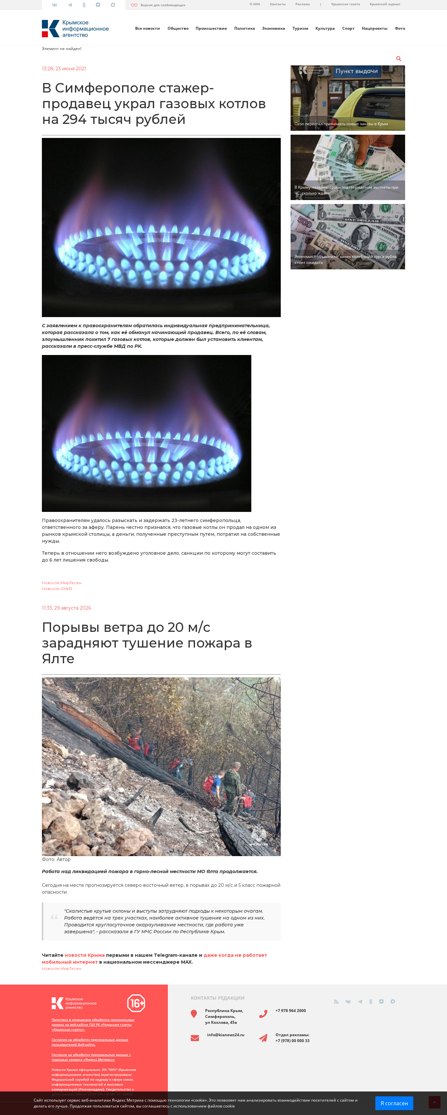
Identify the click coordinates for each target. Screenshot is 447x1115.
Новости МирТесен (61, 582)
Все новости (147, 28)
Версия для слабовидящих (163, 5)
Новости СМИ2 (57, 588)
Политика (244, 28)
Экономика (273, 28)
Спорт (348, 28)
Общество (178, 28)
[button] (398, 58)
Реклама (302, 4)
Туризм (300, 28)
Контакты (278, 4)
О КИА (255, 4)
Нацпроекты (374, 28)
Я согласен (394, 1103)
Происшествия (211, 28)
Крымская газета (345, 4)
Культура (325, 28)
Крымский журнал (385, 4)
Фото (400, 28)
